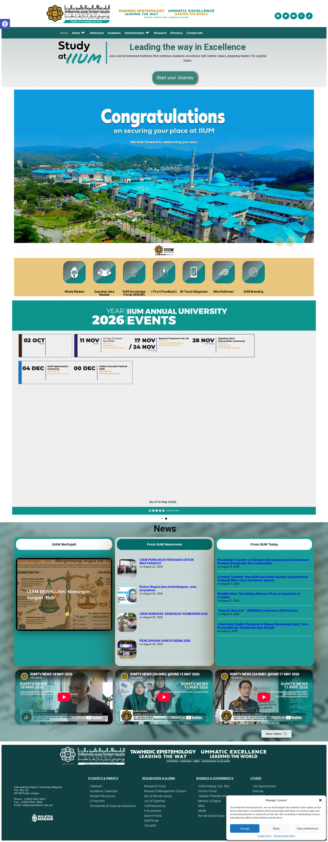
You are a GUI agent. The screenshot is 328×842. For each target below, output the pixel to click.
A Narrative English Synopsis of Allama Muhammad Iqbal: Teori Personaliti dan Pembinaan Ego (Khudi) (263, 626)
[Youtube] (293, 16)
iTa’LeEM (150, 825)
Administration (134, 32)
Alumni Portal (153, 816)
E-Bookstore (152, 811)
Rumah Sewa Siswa (211, 816)
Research (160, 32)
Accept (244, 828)
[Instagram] (301, 16)
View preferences (307, 828)
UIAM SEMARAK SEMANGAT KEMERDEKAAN (173, 613)
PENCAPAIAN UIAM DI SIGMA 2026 (165, 640)
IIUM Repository (155, 806)
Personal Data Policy (284, 836)
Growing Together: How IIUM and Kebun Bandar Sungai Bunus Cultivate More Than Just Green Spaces (263, 578)
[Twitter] (285, 16)
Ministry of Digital (209, 801)
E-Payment (97, 801)
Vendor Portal (207, 791)
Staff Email (151, 820)
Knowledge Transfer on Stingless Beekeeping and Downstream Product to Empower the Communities (263, 561)
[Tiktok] (309, 16)
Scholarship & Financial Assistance (113, 806)
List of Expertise (154, 801)
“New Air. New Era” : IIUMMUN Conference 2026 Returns (258, 610)
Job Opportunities (264, 786)
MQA (201, 806)
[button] (320, 800)
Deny (276, 828)
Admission (97, 32)
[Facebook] (278, 16)
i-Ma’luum (96, 786)
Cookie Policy (264, 836)
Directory (176, 32)
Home (64, 32)
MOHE (202, 811)
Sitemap (257, 791)
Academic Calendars (104, 791)
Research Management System (165, 791)
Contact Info (194, 32)
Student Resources (102, 796)
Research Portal (155, 786)
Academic (114, 32)
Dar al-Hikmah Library (158, 796)
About (76, 32)
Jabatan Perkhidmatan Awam (218, 796)
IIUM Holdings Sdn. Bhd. (214, 786)
